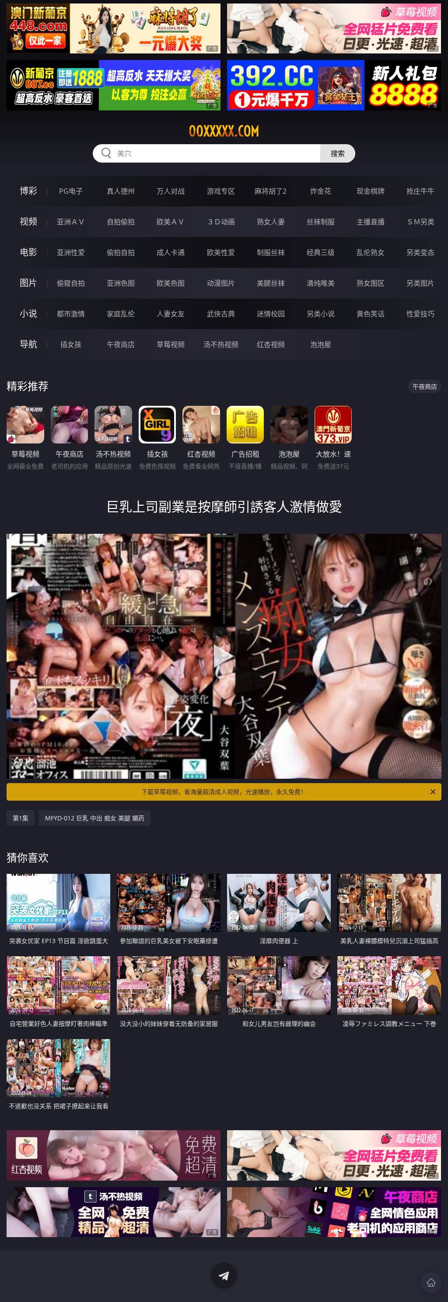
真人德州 (121, 191)
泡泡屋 (320, 344)
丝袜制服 (321, 222)
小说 (28, 313)
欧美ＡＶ (171, 222)
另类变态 (420, 252)
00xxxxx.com (224, 131)
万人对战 (171, 191)
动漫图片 (221, 283)
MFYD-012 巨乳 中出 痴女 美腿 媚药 (94, 818)
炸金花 (320, 191)
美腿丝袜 (271, 283)
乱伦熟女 (371, 252)
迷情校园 (271, 314)
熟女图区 (371, 283)
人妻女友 (171, 314)
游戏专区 (221, 191)
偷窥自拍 (71, 283)
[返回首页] (430, 1282)
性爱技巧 (420, 314)
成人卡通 (171, 252)
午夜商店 (121, 344)
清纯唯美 (321, 283)
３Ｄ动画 (221, 222)
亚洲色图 (121, 283)
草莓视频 (171, 344)
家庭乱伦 (121, 314)
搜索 (338, 153)
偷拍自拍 (121, 252)
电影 (28, 252)
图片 (28, 283)
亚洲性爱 (71, 252)
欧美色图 (171, 283)
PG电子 (71, 191)
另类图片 (420, 283)
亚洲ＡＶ (71, 222)
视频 (28, 221)
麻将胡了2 (271, 191)
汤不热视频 (220, 344)
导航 (28, 344)
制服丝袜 (271, 252)
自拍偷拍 (121, 222)
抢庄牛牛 (420, 191)
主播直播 (371, 222)
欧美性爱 (221, 252)
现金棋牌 (371, 191)
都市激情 (71, 314)
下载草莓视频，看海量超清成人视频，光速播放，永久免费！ (224, 792)
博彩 (28, 191)
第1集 (20, 818)
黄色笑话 (371, 314)
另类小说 (321, 314)
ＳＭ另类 (420, 222)
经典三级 (321, 252)
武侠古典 (221, 314)
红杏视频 (271, 344)
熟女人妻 (271, 222)
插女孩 (70, 344)
